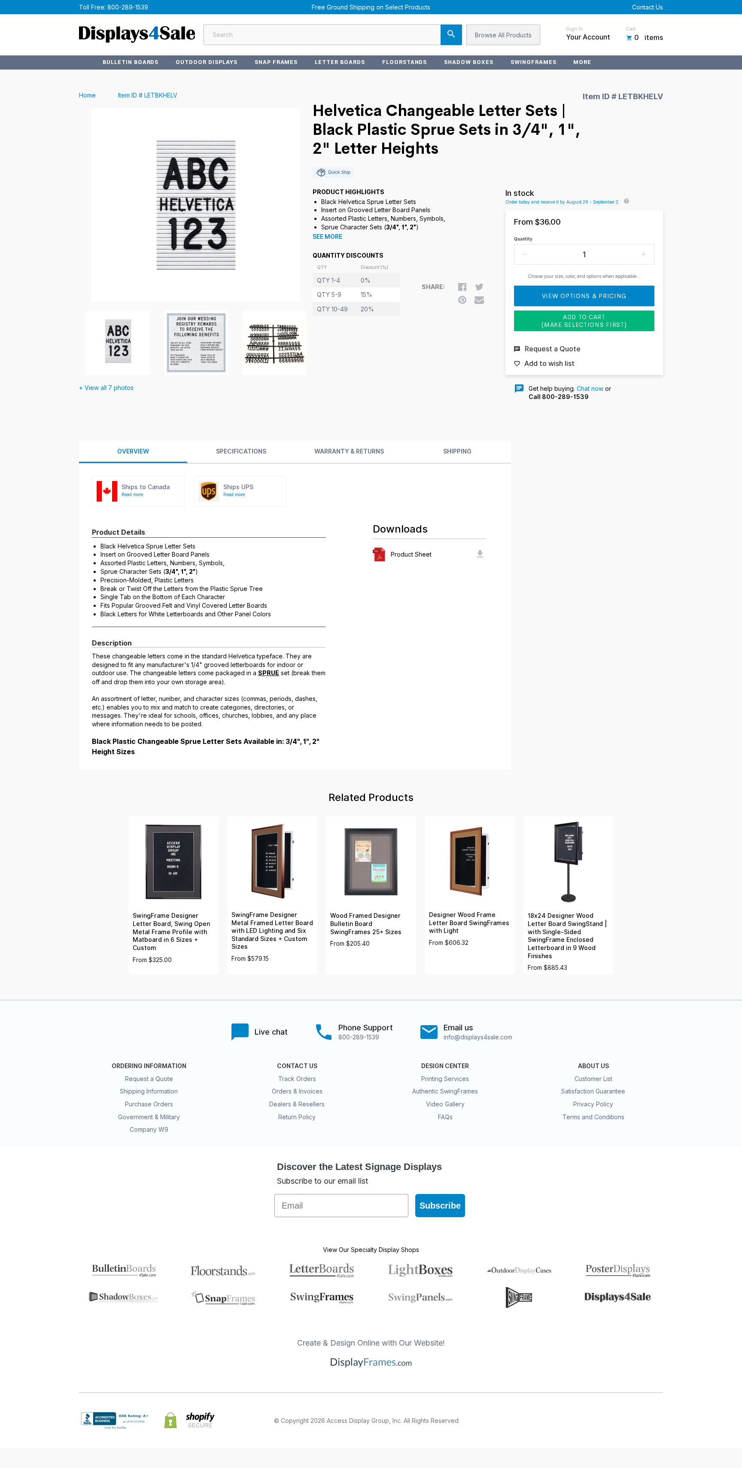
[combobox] (333, 34)
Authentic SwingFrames (445, 1091)
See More (327, 236)
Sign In (574, 28)
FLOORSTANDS (404, 62)
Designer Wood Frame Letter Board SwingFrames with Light (469, 922)
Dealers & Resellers (297, 1104)
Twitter (601, 1420)
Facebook (582, 1420)
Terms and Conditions (593, 1117)
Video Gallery (445, 1104)
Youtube (658, 1420)
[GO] (451, 34)
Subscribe (440, 1205)
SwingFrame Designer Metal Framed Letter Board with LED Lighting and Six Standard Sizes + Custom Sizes (272, 930)
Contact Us (647, 7)
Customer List (593, 1078)
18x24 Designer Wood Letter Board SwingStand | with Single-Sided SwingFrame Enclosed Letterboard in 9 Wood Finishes (567, 935)
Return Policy (297, 1117)
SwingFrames (533, 62)
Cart (631, 28)
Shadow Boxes (468, 62)
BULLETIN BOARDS (130, 62)
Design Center (445, 1066)
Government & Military (149, 1117)
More (582, 62)
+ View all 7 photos (106, 387)
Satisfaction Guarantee (593, 1091)
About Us (593, 1066)
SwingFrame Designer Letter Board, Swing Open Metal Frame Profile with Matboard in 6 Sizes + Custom (171, 931)
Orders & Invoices (297, 1091)
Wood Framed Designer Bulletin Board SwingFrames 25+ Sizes (365, 923)
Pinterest (620, 1420)
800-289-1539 (127, 7)
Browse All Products (503, 35)
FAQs (445, 1117)
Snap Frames (276, 62)
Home (87, 95)
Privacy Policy (593, 1104)
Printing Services (445, 1078)
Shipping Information (149, 1091)
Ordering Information (149, 1066)
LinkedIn (639, 1420)
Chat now (590, 388)
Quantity (523, 238)
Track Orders (297, 1078)
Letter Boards (340, 62)
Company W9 (149, 1129)
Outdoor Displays (206, 62)
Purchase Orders (149, 1104)
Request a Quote (149, 1078)
